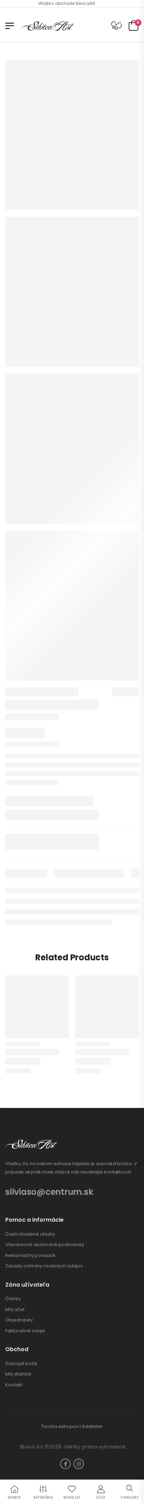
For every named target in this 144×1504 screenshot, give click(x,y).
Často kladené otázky (30, 1234)
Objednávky (19, 1320)
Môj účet (14, 1309)
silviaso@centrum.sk (49, 1192)
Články (13, 1299)
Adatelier (92, 1426)
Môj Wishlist (18, 1374)
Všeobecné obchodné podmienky (44, 1245)
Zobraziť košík (21, 1364)
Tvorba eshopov (60, 1426)
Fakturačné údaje (25, 1331)
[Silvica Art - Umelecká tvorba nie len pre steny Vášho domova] (47, 25)
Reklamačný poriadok (30, 1255)
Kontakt (13, 1385)
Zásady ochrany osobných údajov (44, 1266)
